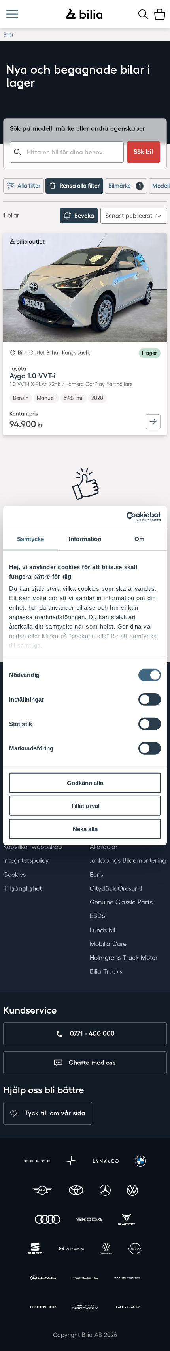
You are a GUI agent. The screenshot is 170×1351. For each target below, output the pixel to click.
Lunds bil (102, 930)
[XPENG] (71, 1249)
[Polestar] (71, 1162)
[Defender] (43, 1308)
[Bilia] (84, 14)
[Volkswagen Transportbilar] (106, 1249)
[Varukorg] (159, 14)
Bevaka (84, 216)
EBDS (97, 916)
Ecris (96, 874)
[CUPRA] (126, 1220)
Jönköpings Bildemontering (128, 860)
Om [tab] (139, 538)
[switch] (149, 699)
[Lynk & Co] (106, 1162)
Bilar (8, 34)
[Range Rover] (127, 1279)
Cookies (14, 874)
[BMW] (140, 1162)
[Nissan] (135, 1249)
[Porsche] (85, 1279)
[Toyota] (76, 1191)
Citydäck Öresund (116, 888)
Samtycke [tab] (30, 538)
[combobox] (67, 152)
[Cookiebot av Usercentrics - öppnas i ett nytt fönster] (126, 517)
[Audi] (47, 1220)
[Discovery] (85, 1308)
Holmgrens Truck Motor (124, 958)
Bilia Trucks (106, 971)
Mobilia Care (108, 944)
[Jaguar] (127, 1308)
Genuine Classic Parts (121, 902)
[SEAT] (35, 1249)
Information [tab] (85, 538)
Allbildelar (104, 846)
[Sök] (143, 14)
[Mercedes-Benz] (105, 1191)
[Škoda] (89, 1220)
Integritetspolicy (26, 860)
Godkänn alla (85, 782)
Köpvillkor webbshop (32, 846)
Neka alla (85, 828)
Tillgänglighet (22, 888)
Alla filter (28, 186)
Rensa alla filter (80, 186)
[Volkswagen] (132, 1191)
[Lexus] (43, 1279)
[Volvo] (37, 1162)
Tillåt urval (85, 805)
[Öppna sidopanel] (12, 14)
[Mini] (42, 1191)
